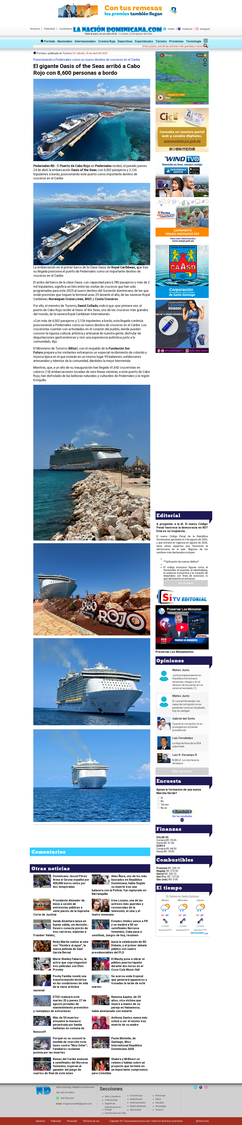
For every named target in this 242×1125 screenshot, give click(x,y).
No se (164, 807)
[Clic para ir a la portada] (43, 1090)
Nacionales (64, 41)
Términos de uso (91, 1121)
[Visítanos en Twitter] (195, 1087)
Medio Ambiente (138, 1106)
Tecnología (193, 41)
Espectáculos (144, 41)
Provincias (176, 41)
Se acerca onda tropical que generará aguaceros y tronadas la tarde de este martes (119, 981)
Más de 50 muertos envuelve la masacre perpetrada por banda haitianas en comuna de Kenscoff (58, 1024)
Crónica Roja (111, 1100)
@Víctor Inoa (202, 1121)
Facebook (187, 29)
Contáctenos (65, 28)
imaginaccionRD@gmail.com (77, 1104)
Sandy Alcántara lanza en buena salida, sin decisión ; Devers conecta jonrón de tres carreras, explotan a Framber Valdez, (60, 928)
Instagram (205, 29)
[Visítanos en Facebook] (200, 1087)
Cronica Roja (106, 41)
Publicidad (49, 28)
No (162, 801)
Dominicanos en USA (115, 1113)
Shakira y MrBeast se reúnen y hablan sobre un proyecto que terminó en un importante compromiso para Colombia (120, 1066)
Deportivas (125, 41)
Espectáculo (136, 1099)
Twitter (171, 29)
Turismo (161, 41)
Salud (158, 1099)
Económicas (136, 1095)
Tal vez (165, 804)
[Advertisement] (182, 378)
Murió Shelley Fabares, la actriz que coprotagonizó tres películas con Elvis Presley (70, 964)
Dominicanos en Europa (113, 1108)
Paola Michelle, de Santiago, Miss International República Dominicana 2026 (126, 1044)
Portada (49, 41)
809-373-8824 (67, 1092)
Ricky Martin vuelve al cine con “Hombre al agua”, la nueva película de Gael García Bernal (70, 947)
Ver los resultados (182, 816)
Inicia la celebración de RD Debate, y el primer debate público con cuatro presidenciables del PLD (119, 947)
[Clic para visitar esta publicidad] (121, 11)
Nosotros (35, 28)
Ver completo (185, 583)
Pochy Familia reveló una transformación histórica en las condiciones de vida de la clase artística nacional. (60, 983)
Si (162, 797)
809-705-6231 (67, 1098)
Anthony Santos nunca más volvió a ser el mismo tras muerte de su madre (129, 1021)
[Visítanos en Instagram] (206, 1087)
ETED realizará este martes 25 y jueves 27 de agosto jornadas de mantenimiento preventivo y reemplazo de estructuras (60, 1004)
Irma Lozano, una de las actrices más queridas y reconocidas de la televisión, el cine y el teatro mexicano (117, 907)
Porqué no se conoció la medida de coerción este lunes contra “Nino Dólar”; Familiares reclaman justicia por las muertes (60, 1045)
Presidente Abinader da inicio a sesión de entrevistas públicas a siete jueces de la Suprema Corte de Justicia (61, 907)
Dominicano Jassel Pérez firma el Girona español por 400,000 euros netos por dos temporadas (71, 881)
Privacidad (72, 1121)
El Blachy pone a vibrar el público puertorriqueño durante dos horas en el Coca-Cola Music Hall (128, 964)
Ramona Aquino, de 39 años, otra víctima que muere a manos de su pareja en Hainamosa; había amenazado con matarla (116, 1004)
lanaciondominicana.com (137, 1121)
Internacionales (85, 41)
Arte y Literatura (112, 1096)
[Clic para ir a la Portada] (118, 31)
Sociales (159, 1102)
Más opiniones (182, 771)
